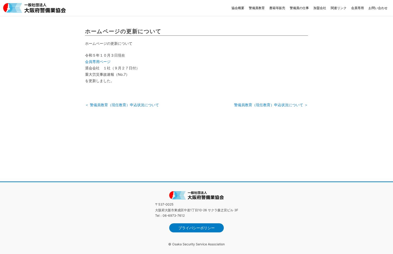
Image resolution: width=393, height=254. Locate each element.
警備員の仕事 (299, 8)
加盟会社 (319, 8)
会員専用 (357, 8)
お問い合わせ (378, 8)
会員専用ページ (98, 61)
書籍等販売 (277, 8)
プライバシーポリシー (196, 228)
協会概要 (238, 8)
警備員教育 (257, 8)
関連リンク (339, 8)
